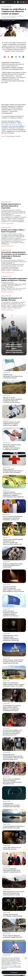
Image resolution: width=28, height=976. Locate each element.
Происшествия (6, 20)
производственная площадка (11, 124)
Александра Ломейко (13, 136)
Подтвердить (14, 972)
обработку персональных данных (9, 965)
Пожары (13, 20)
